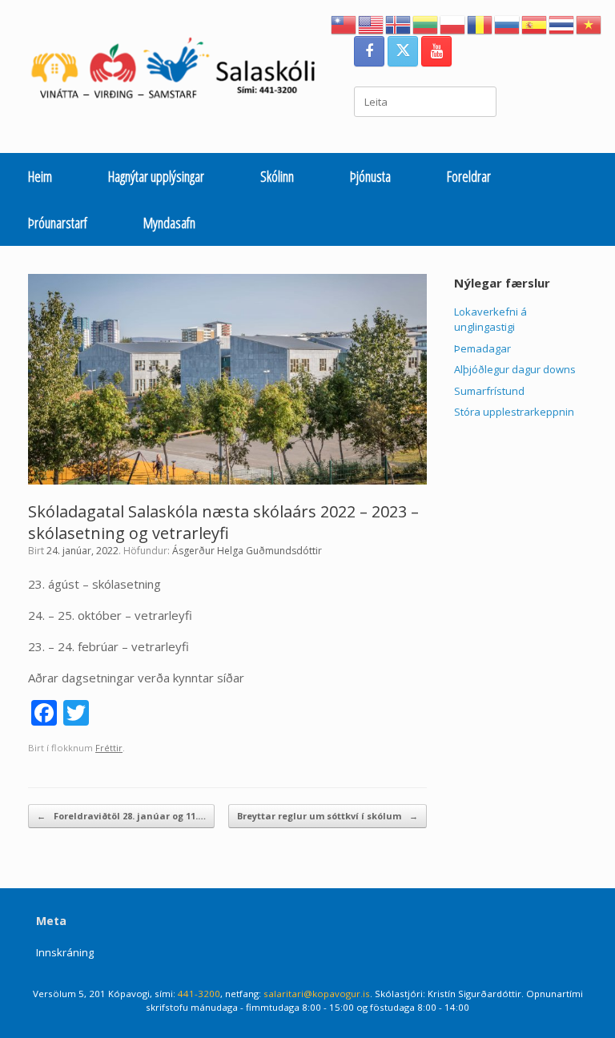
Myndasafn (169, 222)
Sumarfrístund (489, 391)
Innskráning (65, 952)
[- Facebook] (369, 51)
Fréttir (109, 748)
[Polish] (453, 23)
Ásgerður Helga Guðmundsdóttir (247, 550)
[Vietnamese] (589, 23)
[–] (181, 71)
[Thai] (562, 23)
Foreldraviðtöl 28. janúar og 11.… (121, 816)
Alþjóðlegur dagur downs (515, 369)
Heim (40, 176)
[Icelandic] (398, 23)
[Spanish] (535, 23)
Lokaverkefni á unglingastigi (490, 319)
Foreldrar (469, 176)
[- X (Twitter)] (403, 51)
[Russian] (507, 23)
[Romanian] (480, 23)
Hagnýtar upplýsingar (156, 176)
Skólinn (277, 176)
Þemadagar (482, 348)
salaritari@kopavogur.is (316, 994)
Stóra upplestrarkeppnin (514, 411)
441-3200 (199, 994)
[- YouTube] (436, 51)
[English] (371, 23)
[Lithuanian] (426, 23)
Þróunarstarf (57, 222)
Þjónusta (370, 176)
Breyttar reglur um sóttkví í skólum (327, 816)
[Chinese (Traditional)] (344, 23)
